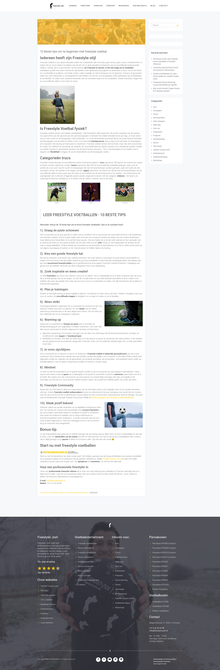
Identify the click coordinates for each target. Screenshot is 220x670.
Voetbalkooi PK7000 (160, 606)
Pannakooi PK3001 (160, 566)
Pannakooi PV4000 (160, 571)
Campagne (157, 111)
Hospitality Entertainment (88, 580)
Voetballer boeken (48, 595)
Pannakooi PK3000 (160, 562)
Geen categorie (159, 121)
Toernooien (157, 146)
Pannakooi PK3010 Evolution (164, 552)
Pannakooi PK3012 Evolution (164, 557)
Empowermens (47, 618)
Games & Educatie (85, 566)
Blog (153, 6)
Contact (163, 6)
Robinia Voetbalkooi (160, 611)
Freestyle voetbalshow (87, 543)
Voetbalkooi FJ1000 (160, 602)
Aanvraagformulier (160, 664)
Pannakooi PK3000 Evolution (164, 543)
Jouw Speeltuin (47, 623)
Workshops (84, 493)
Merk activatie (84, 571)
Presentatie (157, 132)
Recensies (124, 6)
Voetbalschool (74, 493)
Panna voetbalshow (86, 548)
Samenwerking (159, 139)
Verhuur (98, 6)
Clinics (42, 493)
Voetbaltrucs (140, 6)
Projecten (157, 135)
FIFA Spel (44, 590)
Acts (155, 107)
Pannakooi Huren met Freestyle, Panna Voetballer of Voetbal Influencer (165, 61)
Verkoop (110, 6)
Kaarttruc (44, 613)
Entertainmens (159, 118)
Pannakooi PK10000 (160, 584)
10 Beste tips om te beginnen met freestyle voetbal (73, 51)
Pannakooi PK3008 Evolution (164, 548)
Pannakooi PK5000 (160, 575)
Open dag (157, 125)
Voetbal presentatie (86, 562)
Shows (155, 143)
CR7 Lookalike (46, 600)
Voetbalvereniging (160, 157)
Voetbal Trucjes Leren (111, 459)
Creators (85, 6)
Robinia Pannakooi (160, 589)
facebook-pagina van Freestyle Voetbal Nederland (112, 397)
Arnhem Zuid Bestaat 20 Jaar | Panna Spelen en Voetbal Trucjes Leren (166, 76)
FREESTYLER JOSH (52, 659)
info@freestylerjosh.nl (55, 480)
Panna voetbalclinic (86, 557)
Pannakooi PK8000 (160, 580)
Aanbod (73, 6)
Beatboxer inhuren (48, 604)
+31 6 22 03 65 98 (156, 628)
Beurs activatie (84, 575)
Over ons (49, 493)
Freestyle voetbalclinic (87, 552)
